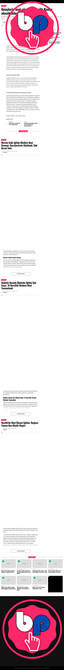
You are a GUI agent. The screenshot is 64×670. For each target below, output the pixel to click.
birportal (5, 152)
